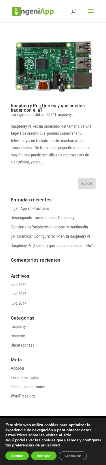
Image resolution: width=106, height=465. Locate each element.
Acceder (17, 368)
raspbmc (18, 335)
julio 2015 (18, 293)
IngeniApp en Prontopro (30, 208)
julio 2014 (18, 303)
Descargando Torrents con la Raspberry (42, 217)
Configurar (72, 455)
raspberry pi (66, 114)
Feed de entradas (25, 377)
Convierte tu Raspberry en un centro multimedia (49, 227)
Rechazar (44, 455)
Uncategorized (22, 345)
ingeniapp (25, 114)
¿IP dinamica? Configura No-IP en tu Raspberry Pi (50, 236)
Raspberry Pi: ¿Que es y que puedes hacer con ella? (48, 108)
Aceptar (17, 455)
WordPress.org (23, 396)
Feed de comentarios (28, 386)
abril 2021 (18, 284)
